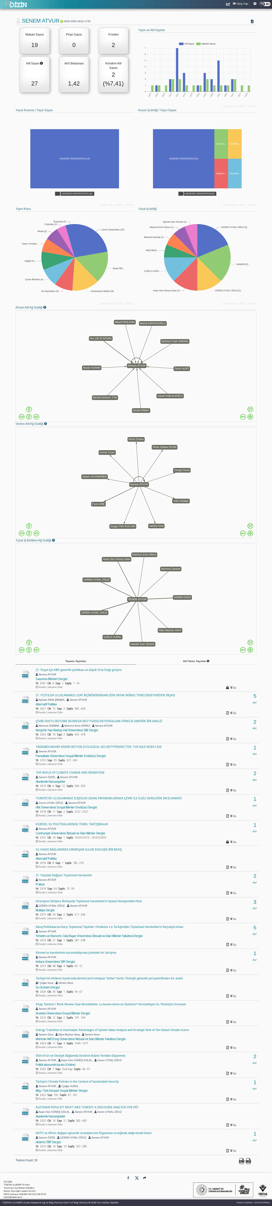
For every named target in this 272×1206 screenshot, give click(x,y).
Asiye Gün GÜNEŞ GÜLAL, (77, 1060)
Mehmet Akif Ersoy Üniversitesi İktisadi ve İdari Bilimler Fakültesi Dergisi (81, 1039)
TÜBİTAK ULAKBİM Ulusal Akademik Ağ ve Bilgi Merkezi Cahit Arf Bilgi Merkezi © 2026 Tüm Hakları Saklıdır (60, 1202)
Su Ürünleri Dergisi (48, 987)
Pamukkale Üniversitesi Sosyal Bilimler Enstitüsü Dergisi (71, 756)
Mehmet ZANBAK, (49, 725)
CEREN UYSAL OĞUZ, (52, 905)
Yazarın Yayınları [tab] (76, 661)
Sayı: (58, 683)
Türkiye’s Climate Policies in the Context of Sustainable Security (77, 1081)
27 (34, 83)
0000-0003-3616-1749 (77, 21)
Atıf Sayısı (36, 64)
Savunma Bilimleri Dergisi (51, 679)
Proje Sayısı (74, 34)
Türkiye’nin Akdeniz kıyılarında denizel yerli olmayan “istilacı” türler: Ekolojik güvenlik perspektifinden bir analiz (109, 978)
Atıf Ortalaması (74, 63)
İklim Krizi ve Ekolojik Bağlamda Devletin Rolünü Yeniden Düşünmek (80, 1056)
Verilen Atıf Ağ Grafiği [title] (36, 424)
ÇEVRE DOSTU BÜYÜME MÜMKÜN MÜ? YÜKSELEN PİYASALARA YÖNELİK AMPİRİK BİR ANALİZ (99, 721)
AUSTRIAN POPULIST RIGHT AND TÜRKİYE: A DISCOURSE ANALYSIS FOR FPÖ (87, 1107)
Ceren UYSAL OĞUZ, (51, 802)
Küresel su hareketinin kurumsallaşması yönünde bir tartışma (76, 952)
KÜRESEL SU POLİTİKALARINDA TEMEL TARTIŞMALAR (72, 824)
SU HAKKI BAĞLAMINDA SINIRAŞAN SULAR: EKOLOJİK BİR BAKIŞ (79, 849)
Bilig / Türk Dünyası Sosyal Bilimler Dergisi (62, 1091)
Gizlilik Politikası (262, 1203)
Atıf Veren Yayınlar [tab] (204, 662)
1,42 (74, 83)
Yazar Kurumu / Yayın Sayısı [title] (34, 110)
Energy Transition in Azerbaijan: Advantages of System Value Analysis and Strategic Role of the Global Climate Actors (112, 1030)
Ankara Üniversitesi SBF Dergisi (55, 962)
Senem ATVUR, (47, 1060)
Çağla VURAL (70, 1086)
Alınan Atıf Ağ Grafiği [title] (36, 308)
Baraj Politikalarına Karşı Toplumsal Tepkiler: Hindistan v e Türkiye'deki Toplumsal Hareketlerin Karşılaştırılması (109, 927)
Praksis (40, 884)
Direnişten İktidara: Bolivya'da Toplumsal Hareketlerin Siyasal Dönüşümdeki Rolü (89, 901)
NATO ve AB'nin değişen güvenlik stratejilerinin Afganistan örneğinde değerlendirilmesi (94, 1133)
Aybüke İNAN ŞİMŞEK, (51, 699)
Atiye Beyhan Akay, (69, 1034)
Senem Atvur (65, 982)
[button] (145, 1178)
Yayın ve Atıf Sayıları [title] (151, 30)
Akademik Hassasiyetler (51, 782)
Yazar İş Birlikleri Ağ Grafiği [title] (40, 541)
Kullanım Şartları (245, 1203)
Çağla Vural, (46, 982)
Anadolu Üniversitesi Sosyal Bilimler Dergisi (63, 1013)
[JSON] (253, 21)
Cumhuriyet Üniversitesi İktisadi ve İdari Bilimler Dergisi (70, 833)
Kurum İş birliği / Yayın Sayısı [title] (157, 110)
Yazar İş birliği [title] (147, 208)
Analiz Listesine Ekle (51, 687)
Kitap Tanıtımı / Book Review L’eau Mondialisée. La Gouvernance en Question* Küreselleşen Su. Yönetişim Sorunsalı (111, 1004)
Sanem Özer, (46, 1034)
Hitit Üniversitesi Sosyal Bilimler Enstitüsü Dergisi (66, 807)
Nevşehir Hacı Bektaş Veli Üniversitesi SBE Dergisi (67, 730)
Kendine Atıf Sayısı (113, 65)
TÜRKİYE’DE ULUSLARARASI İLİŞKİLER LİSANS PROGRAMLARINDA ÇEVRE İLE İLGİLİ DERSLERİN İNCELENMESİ (109, 798)
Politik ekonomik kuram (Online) (55, 1065)
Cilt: (49, 683)
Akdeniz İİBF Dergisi (48, 1142)
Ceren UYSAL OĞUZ (109, 1060)
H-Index (113, 34)
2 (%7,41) (113, 79)
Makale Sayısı (34, 34)
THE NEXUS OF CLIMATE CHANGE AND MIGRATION (70, 772)
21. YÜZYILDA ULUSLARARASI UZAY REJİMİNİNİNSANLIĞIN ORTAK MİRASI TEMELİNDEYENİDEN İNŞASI (105, 695)
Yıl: (37, 683)
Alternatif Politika (46, 704)
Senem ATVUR (47, 674)
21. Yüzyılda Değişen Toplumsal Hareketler (64, 875)
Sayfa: (68, 683)
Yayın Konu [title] (23, 208)
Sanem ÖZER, (47, 777)
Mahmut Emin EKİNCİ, (77, 725)
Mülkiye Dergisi (45, 910)
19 (34, 45)
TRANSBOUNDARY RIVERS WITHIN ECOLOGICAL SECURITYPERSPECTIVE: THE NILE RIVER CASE (99, 747)
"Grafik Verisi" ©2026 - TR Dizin (239, 106)
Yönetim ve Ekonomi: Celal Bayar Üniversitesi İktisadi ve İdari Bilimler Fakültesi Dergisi (89, 936)
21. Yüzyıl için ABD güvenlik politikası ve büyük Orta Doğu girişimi (79, 670)
